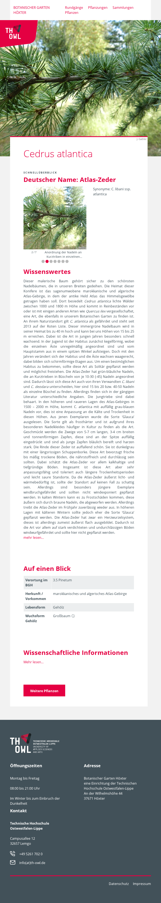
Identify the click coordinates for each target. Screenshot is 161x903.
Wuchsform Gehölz (35, 618)
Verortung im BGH (36, 582)
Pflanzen (71, 12)
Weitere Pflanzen (44, 691)
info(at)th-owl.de (32, 862)
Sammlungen (123, 7)
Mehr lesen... (33, 662)
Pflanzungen (98, 7)
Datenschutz (119, 883)
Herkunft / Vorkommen (35, 596)
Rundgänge (74, 7)
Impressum (142, 883)
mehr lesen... (33, 537)
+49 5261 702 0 (31, 854)
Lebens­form (35, 607)
